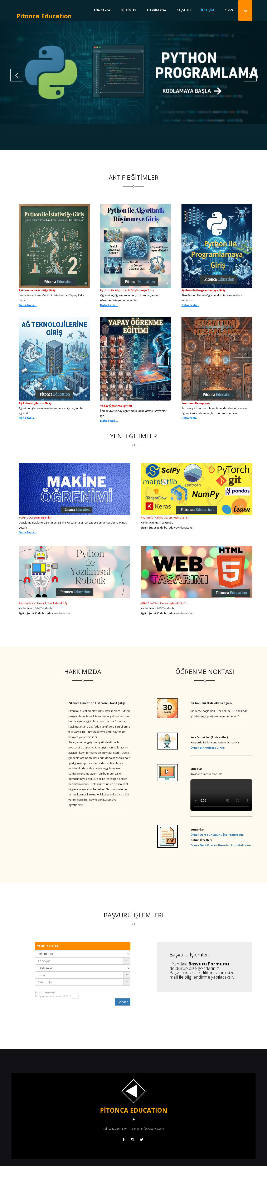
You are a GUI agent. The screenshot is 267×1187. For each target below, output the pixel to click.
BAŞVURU (183, 10)
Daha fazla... (28, 305)
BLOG (228, 10)
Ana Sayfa (101, 10)
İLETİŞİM (207, 10)
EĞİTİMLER (129, 10)
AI (245, 10)
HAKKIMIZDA (156, 10)
